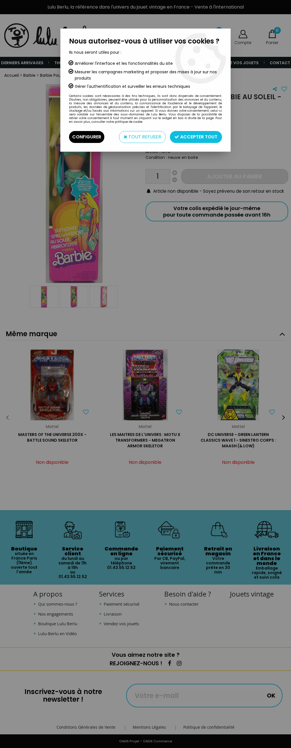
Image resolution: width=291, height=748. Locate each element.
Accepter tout (198, 137)
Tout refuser (144, 137)
